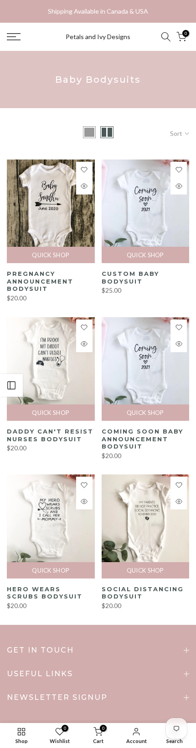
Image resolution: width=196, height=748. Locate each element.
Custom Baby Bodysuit (130, 277)
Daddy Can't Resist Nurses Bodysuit (50, 435)
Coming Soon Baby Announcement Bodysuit (142, 439)
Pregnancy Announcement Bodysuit (40, 281)
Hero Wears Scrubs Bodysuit (45, 592)
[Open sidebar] (11, 385)
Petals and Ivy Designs (98, 37)
